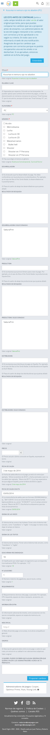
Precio (4, 448)
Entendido (37, 60)
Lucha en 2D (12, 137)
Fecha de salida (8, 466)
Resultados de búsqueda (12, 192)
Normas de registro (14, 708)
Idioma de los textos (10, 534)
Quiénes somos (18, 711)
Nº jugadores (7, 571)
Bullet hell (11, 144)
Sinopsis (5, 641)
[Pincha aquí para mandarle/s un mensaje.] (38, 689)
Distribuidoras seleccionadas (13, 410)
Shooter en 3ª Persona (17, 155)
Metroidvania (12, 127)
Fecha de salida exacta (11, 489)
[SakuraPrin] (25, 229)
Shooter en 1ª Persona (17, 151)
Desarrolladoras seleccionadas (15, 225)
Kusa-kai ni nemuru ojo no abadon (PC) (24, 10)
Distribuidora (7, 356)
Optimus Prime (13, 689)
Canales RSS (33, 711)
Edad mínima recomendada (12, 553)
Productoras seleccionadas (13, 318)
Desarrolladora (8, 166)
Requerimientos (8, 586)
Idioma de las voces (9, 514)
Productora (7, 263)
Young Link (31, 689)
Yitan (23, 689)
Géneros (6, 119)
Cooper (35, 686)
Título (5, 70)
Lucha (8, 130)
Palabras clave (8, 83)
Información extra (9, 604)
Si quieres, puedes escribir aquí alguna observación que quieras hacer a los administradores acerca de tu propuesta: (24, 660)
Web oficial (6, 623)
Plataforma (7, 106)
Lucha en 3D (12, 134)
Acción (8, 123)
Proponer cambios (37, 678)
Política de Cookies (34, 708)
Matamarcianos (13, 141)
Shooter (9, 148)
